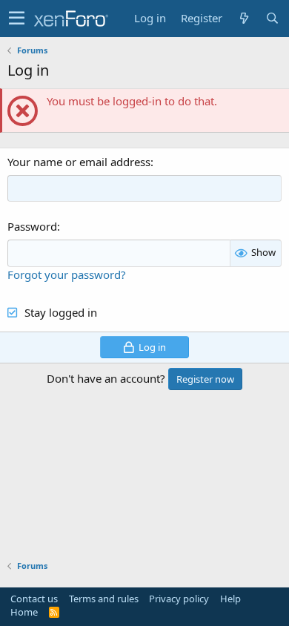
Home (24, 612)
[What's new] (244, 18)
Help (230, 598)
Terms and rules (104, 598)
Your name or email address (78, 161)
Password (32, 226)
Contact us (34, 598)
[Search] (272, 18)
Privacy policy (179, 598)
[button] (16, 18)
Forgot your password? (66, 274)
